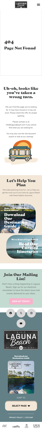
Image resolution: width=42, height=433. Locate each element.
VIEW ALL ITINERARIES (24, 247)
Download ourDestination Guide (21, 357)
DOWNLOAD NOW (17, 218)
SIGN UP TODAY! (21, 301)
